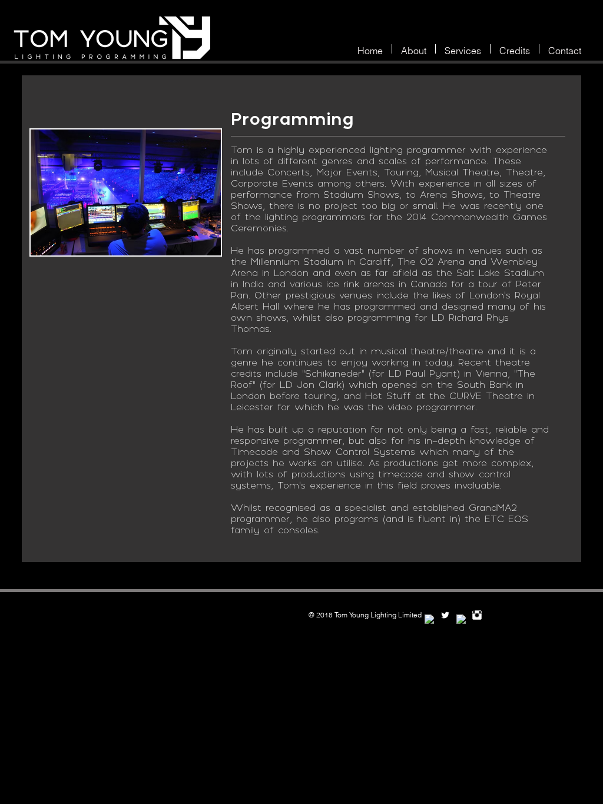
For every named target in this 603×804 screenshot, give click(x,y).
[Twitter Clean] (445, 615)
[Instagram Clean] (477, 615)
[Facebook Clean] (429, 619)
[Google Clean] (461, 619)
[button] (463, 49)
